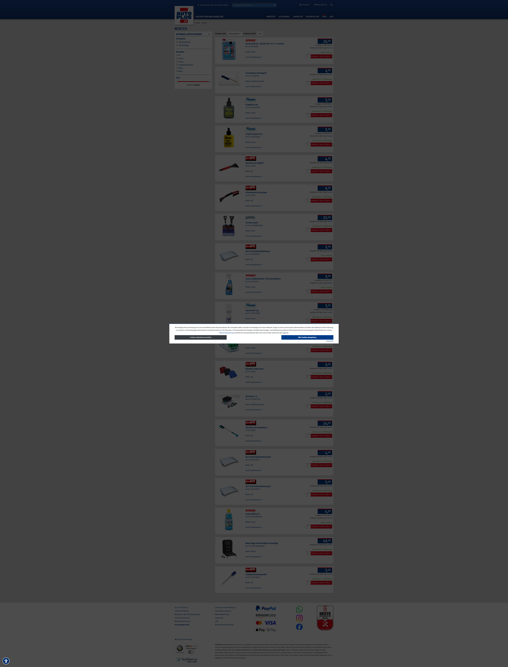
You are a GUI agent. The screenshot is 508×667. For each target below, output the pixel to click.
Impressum (329, 341)
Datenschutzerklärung (226, 333)
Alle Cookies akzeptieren (307, 337)
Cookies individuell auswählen (201, 337)
